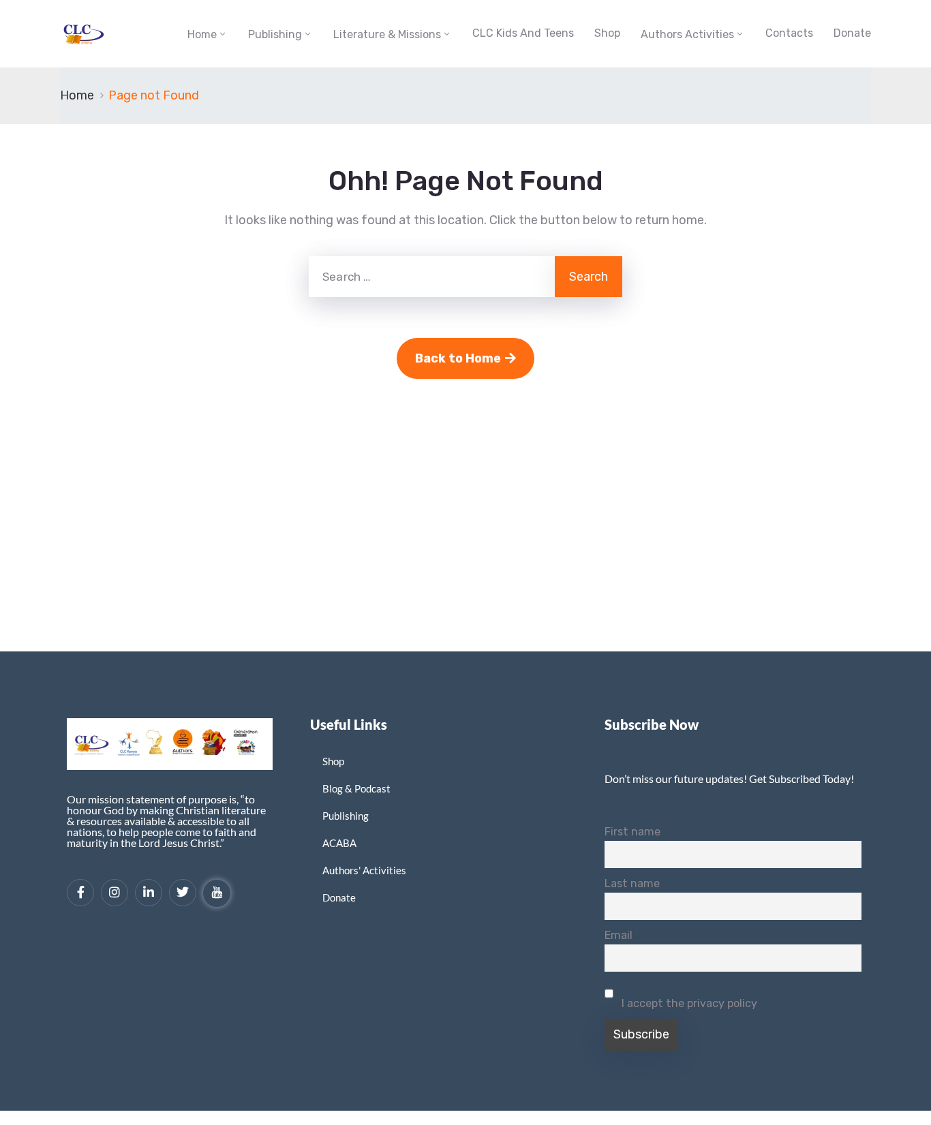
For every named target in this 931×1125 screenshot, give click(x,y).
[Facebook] (80, 892)
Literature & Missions (387, 34)
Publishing (275, 34)
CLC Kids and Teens (523, 33)
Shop (607, 33)
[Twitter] (182, 892)
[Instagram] (114, 892)
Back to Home (458, 358)
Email (618, 935)
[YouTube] (216, 893)
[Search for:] (432, 276)
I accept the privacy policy (688, 1003)
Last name (632, 883)
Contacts (789, 33)
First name (632, 831)
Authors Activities (687, 34)
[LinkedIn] (148, 892)
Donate (852, 33)
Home (202, 34)
